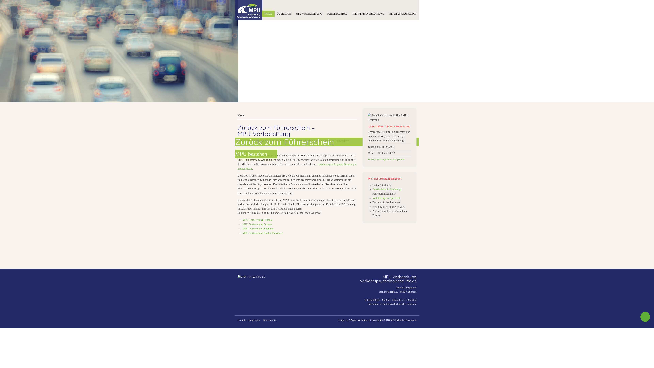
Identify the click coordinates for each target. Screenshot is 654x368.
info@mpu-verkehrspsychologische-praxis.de (392, 304)
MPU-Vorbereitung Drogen (257, 224)
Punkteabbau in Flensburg (386, 189)
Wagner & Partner (358, 320)
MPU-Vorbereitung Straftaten (258, 228)
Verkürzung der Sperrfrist (386, 198)
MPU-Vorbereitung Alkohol (257, 219)
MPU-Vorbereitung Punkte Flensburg (262, 233)
